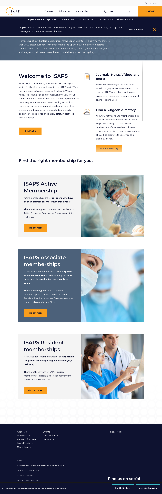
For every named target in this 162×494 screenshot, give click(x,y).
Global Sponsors (51, 435)
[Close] (154, 30)
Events (46, 432)
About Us (22, 432)
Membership (23, 435)
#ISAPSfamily (83, 45)
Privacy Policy (115, 432)
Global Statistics (25, 443)
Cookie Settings (122, 488)
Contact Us (48, 439)
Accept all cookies (148, 488)
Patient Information (27, 439)
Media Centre (24, 447)
